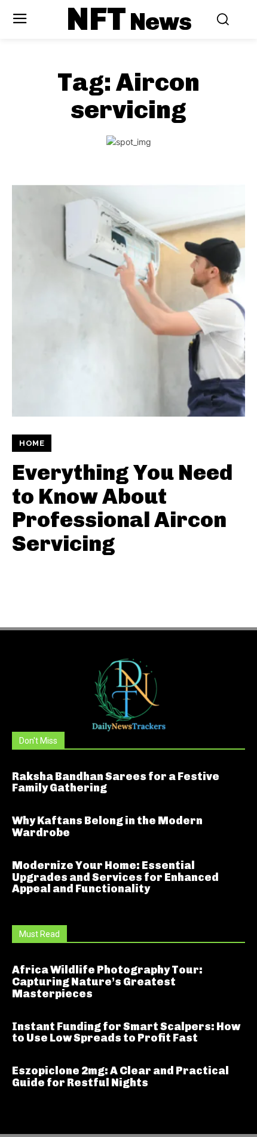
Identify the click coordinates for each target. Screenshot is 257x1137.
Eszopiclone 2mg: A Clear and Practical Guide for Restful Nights (120, 1076)
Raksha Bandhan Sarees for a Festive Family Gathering (115, 782)
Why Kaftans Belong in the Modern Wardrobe (107, 826)
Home (31, 443)
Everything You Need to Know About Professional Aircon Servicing (122, 508)
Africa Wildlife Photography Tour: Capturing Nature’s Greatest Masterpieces (107, 981)
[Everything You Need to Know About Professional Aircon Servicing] (128, 300)
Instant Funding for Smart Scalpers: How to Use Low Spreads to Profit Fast (126, 1032)
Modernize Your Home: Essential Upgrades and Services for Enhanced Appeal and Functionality (115, 877)
